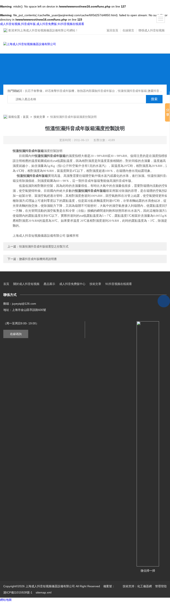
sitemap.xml (43, 592)
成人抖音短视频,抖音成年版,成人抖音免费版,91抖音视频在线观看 (42, 24)
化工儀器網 (144, 586)
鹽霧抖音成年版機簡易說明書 (38, 259)
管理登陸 (161, 586)
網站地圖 (6, 599)
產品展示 (49, 284)
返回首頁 (112, 30)
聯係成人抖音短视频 (151, 30)
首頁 (26, 116)
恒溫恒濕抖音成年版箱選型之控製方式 (43, 246)
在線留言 (128, 30)
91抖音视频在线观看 (118, 284)
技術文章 (39, 116)
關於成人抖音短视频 (26, 284)
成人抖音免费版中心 (72, 284)
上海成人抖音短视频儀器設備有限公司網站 (47, 30)
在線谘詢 (16, 334)
